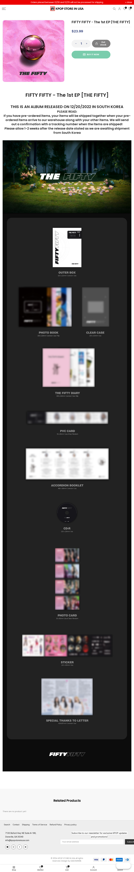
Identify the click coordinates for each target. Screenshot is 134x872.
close (6, 2)
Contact (16, 824)
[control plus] (87, 43)
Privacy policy (70, 824)
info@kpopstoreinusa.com (17, 840)
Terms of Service (39, 824)
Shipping (26, 824)
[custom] (7, 847)
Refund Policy (56, 824)
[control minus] (75, 43)
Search (7, 824)
